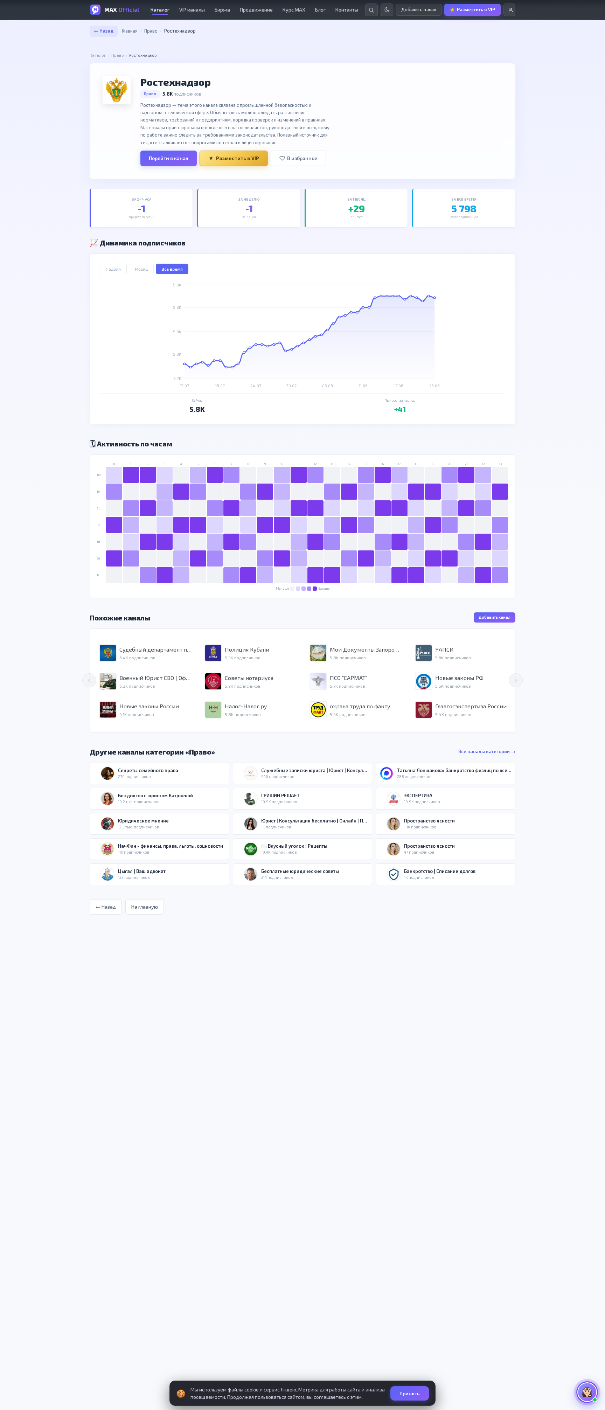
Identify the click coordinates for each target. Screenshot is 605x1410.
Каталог (160, 10)
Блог (320, 10)
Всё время (172, 268)
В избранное (302, 158)
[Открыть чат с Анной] (587, 1392)
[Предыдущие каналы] (89, 680)
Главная (130, 31)
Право (151, 31)
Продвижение (256, 10)
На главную (144, 907)
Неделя (113, 268)
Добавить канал (494, 617)
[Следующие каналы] (516, 680)
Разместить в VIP (237, 158)
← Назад (103, 31)
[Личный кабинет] (509, 10)
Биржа (222, 10)
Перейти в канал (168, 158)
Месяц (141, 268)
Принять (409, 1393)
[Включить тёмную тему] (387, 10)
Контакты (346, 10)
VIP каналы (192, 10)
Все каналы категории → (486, 751)
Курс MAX (294, 10)
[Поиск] (371, 10)
